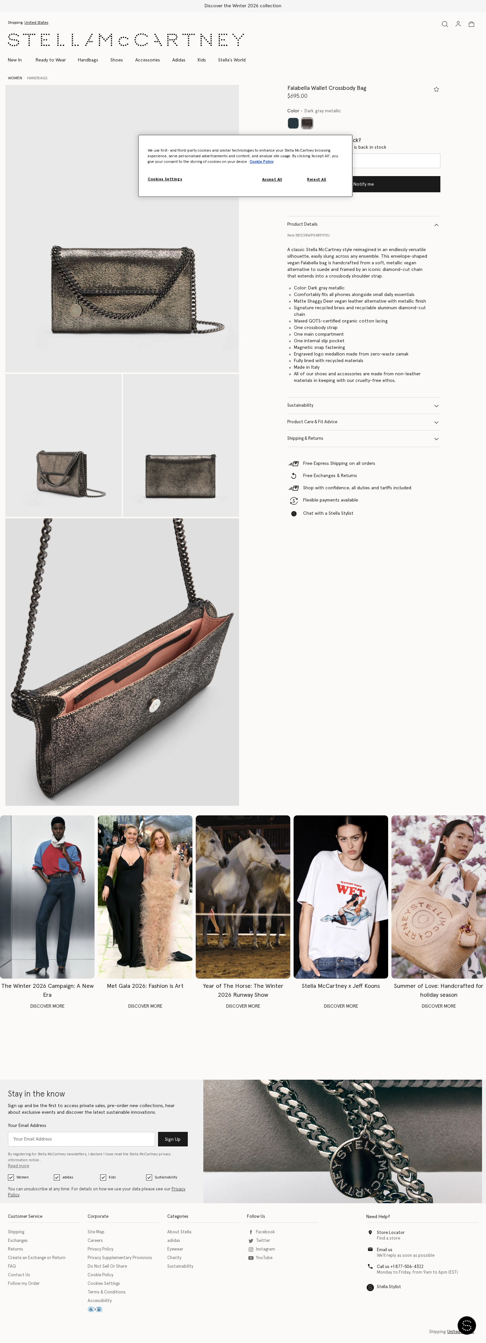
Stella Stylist (389, 1287)
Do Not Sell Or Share (107, 1266)
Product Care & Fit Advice (312, 422)
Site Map (96, 1232)
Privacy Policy (100, 1249)
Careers (95, 1241)
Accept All (272, 179)
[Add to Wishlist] (436, 89)
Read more (18, 1166)
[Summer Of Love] (438, 897)
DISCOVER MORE (47, 1006)
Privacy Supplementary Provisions (120, 1258)
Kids (112, 1177)
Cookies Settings (104, 1284)
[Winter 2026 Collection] (47, 897)
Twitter (263, 1241)
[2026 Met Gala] (145, 897)
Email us (384, 1250)
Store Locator (391, 1233)
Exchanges (18, 1241)
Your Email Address (27, 1125)
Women (23, 1177)
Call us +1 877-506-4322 (400, 1267)
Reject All (316, 179)
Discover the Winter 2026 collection (243, 6)
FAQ (12, 1266)
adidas (67, 1177)
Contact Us (19, 1275)
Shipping (16, 1232)
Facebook (265, 1232)
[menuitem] (18, 60)
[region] (245, 165)
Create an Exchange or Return (36, 1258)
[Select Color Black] (293, 124)
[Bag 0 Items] (471, 24)
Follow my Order (24, 1284)
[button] (122, 228)
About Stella (179, 1232)
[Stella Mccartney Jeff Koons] (341, 897)
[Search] (445, 24)
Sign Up (173, 1139)
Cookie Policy (100, 1275)
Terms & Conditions (107, 1292)
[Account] (458, 24)
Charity (174, 1258)
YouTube (264, 1258)
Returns (15, 1249)
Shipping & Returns (305, 439)
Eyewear (175, 1249)
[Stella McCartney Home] (126, 39)
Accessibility (100, 1301)
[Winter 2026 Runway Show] (243, 897)
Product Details (302, 225)
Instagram (265, 1249)
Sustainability (300, 406)
